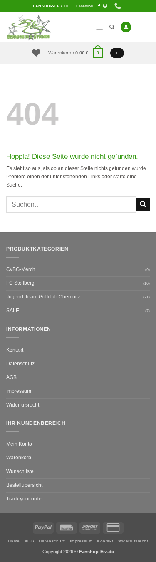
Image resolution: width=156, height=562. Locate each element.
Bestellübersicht (24, 485)
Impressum (18, 391)
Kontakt (14, 350)
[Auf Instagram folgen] (105, 6)
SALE (12, 310)
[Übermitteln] (143, 204)
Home (14, 541)
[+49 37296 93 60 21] (118, 6)
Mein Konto (19, 444)
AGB (11, 377)
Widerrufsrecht (22, 405)
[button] (100, 27)
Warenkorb (18, 458)
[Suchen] (111, 27)
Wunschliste (20, 471)
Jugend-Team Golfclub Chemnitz (43, 297)
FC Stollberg (20, 283)
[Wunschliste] (36, 53)
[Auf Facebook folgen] (99, 6)
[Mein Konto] (126, 27)
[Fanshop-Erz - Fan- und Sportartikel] (47, 27)
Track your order (24, 499)
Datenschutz (20, 364)
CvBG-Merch (20, 269)
